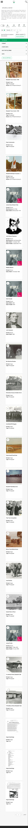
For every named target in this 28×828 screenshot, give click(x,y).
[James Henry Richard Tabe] (14, 195)
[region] (14, 49)
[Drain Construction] (14, 132)
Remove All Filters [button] (20, 36)
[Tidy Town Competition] (14, 508)
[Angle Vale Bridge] (14, 727)
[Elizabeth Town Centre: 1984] (14, 70)
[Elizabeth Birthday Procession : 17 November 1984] (14, 164)
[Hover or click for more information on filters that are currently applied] (24, 34)
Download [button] (8, 25)
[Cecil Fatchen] (14, 571)
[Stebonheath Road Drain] (14, 445)
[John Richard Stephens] (14, 226)
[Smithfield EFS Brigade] (14, 414)
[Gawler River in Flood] (14, 602)
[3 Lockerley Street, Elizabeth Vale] (14, 664)
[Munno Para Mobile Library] (14, 539)
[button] (14, 25)
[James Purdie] (14, 633)
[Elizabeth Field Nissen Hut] (14, 477)
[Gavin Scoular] (14, 289)
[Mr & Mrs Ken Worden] (14, 351)
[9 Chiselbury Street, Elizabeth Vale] (14, 696)
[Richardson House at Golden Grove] (14, 383)
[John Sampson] (14, 320)
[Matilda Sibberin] (14, 258)
